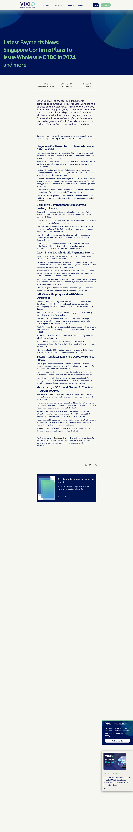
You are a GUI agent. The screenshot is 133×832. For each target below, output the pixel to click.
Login (96, 5)
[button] (46, 5)
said (62, 341)
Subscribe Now (118, 741)
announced (54, 394)
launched (69, 256)
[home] (27, 5)
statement (44, 220)
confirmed (80, 153)
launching (45, 428)
